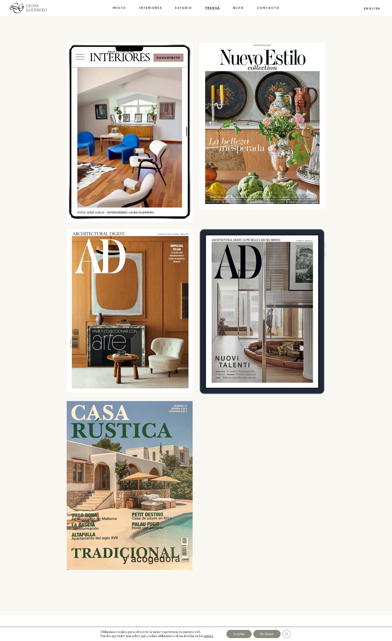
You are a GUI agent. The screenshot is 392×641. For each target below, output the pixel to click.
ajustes (208, 636)
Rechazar (267, 634)
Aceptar (239, 634)
